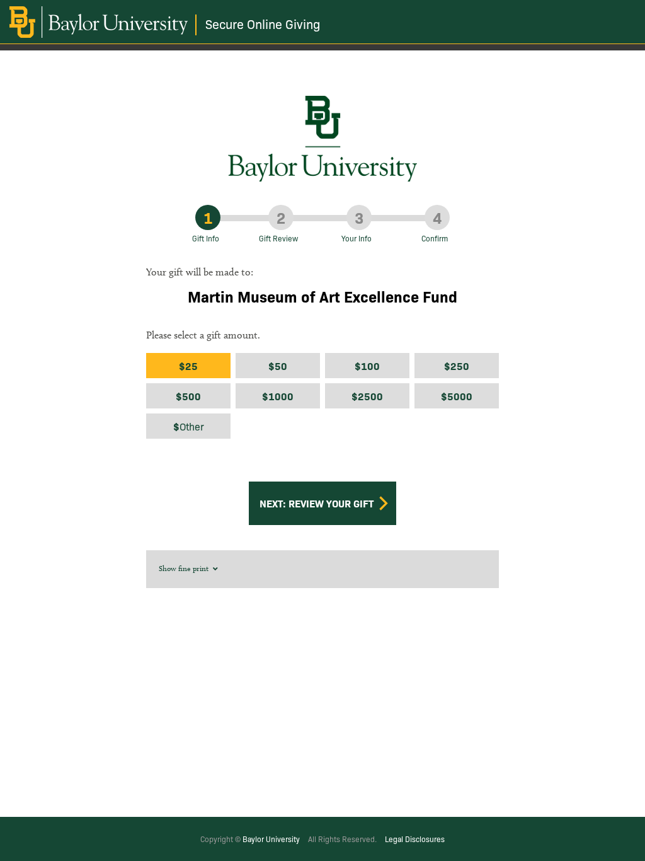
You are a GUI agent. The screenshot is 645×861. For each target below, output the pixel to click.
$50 (277, 366)
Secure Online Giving (263, 24)
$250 (456, 366)
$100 (367, 366)
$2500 (367, 396)
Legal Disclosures (415, 838)
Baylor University (271, 838)
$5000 (456, 396)
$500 (188, 396)
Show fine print (184, 568)
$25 (188, 366)
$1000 (278, 396)
